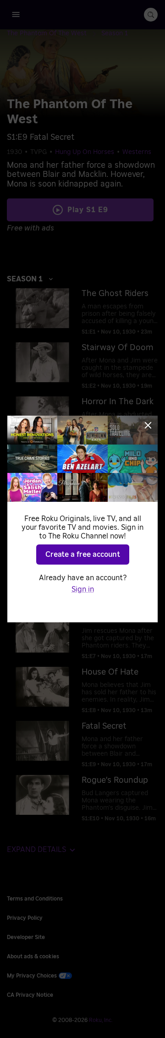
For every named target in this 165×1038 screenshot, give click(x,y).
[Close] (148, 425)
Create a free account (82, 554)
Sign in (83, 589)
